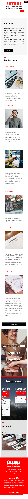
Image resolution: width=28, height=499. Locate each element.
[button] (8, 50)
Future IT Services (15, 483)
